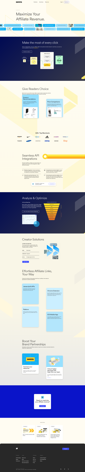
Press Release (25, 426)
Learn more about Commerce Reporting (30, 211)
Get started (42, 406)
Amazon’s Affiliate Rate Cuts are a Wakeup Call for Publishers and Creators (42, 435)
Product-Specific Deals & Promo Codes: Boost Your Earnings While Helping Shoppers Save (55, 436)
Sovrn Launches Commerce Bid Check (28, 435)
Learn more (26, 261)
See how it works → (27, 51)
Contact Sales (52, 183)
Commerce (39, 426)
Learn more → (25, 105)
